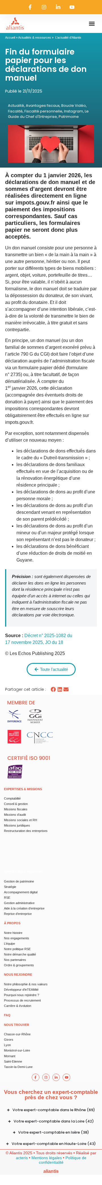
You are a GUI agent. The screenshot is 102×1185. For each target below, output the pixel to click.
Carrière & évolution (17, 1005)
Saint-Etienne (13, 1061)
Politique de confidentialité (62, 1160)
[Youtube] (72, 7)
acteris (22, 1157)
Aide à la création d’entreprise (24, 908)
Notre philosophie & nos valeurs (26, 984)
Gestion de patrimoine (19, 881)
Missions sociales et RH (20, 820)
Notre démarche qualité (20, 954)
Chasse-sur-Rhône (17, 1034)
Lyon (7, 1045)
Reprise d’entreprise (18, 913)
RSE (7, 897)
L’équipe (9, 943)
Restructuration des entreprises (26, 831)
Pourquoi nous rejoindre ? (21, 995)
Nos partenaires (15, 959)
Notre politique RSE (17, 949)
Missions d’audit (15, 814)
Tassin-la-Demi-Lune (18, 1067)
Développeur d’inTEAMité (21, 989)
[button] (91, 23)
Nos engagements (16, 938)
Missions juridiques (17, 825)
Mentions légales (46, 1157)
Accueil (10, 37)
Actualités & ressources (34, 37)
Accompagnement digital (20, 892)
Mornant (9, 1056)
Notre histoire (13, 932)
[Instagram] (44, 7)
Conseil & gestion (16, 804)
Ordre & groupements (19, 965)
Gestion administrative (19, 903)
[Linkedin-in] (58, 7)
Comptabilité (12, 798)
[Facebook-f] (30, 7)
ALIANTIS (51, 1171)
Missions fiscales (15, 809)
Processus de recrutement (22, 1000)
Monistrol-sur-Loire (17, 1050)
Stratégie (10, 886)
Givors (8, 1039)
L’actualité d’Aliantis (68, 37)
